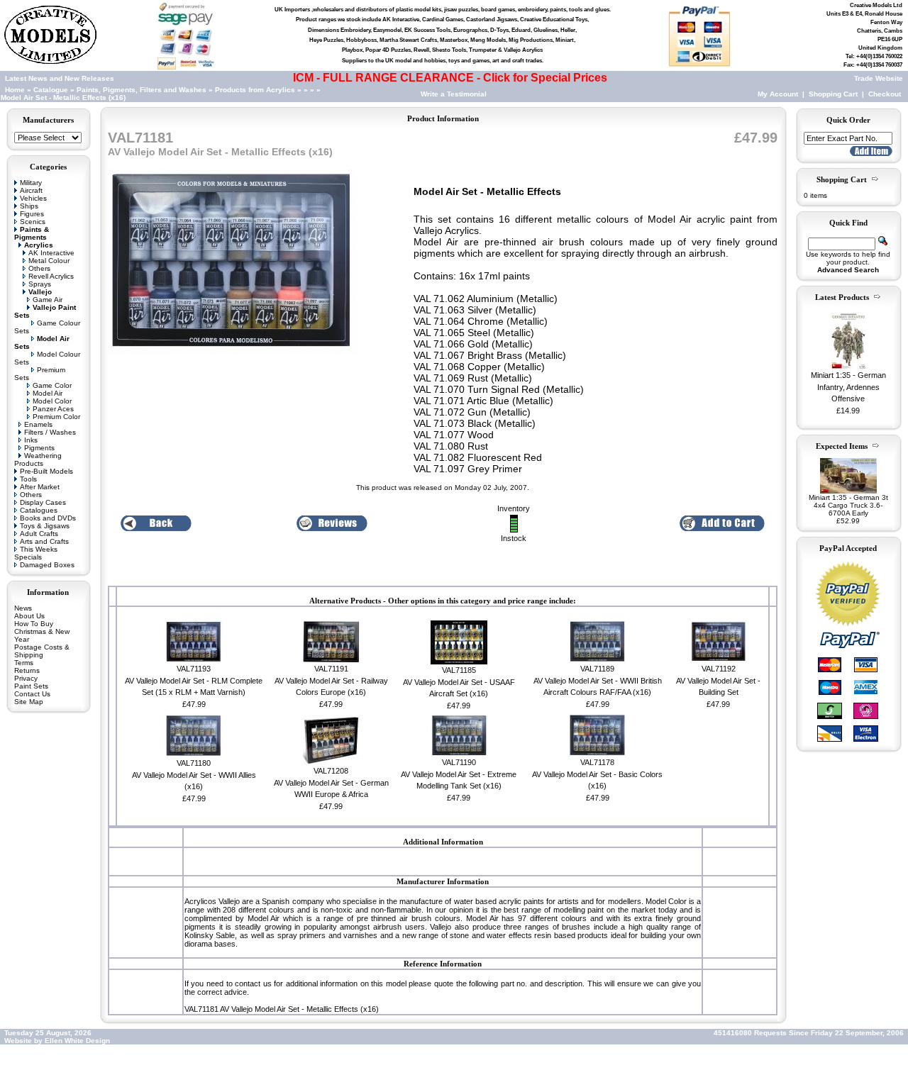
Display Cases (43, 502)
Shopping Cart (833, 94)
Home (15, 90)
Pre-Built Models (46, 471)
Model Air (47, 393)
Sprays (39, 284)
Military (31, 182)
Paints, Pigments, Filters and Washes (141, 90)
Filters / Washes (50, 432)
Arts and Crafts (44, 541)
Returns (27, 670)
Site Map (28, 702)
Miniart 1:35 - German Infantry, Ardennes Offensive (848, 387)
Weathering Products (38, 459)
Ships (29, 206)
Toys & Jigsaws (45, 526)
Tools (28, 479)
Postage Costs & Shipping (42, 651)
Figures (32, 214)
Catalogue (50, 90)
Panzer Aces (53, 409)
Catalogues (38, 510)
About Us (29, 616)
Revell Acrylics (51, 276)
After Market (40, 487)
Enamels (38, 424)
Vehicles (33, 198)
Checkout (884, 94)
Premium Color (56, 416)
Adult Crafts (39, 533)
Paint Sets (31, 686)
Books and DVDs (48, 518)
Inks (31, 440)
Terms (23, 663)
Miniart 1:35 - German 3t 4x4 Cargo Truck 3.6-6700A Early (848, 505)
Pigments (39, 448)
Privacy (26, 678)
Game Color (52, 385)
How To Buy (33, 624)
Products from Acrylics (256, 90)
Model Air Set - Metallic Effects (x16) (63, 97)
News (23, 608)
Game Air (47, 299)
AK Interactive (51, 253)
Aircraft (31, 190)
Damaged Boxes (47, 565)
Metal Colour (49, 260)
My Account (778, 94)
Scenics (32, 221)
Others (39, 268)
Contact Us (32, 694)
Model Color (52, 401)
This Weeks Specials (35, 553)
